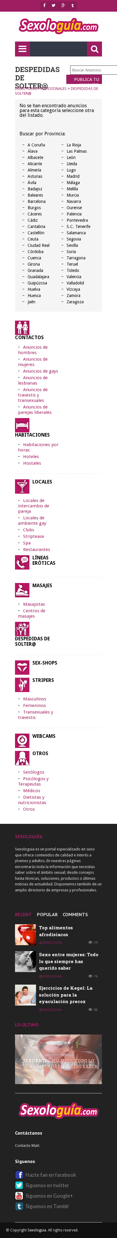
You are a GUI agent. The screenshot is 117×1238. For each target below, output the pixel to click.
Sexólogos (33, 772)
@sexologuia (50, 942)
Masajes (42, 585)
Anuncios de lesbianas (33, 380)
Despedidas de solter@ (32, 641)
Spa (27, 543)
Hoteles (31, 456)
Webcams (44, 736)
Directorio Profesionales (41, 88)
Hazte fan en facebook (51, 1175)
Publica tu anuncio (86, 80)
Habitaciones (32, 435)
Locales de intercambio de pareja (33, 506)
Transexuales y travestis (35, 714)
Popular (47, 914)
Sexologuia (37, 1230)
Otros (40, 753)
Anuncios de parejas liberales (35, 409)
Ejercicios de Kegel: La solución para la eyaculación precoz (65, 994)
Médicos (31, 790)
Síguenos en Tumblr (47, 1206)
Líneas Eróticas (44, 560)
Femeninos (34, 705)
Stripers (43, 680)
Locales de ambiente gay (32, 520)
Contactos (29, 337)
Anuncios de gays (40, 371)
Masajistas (34, 604)
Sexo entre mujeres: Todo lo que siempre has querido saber (68, 961)
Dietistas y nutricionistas (32, 800)
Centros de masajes (31, 613)
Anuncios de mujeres (33, 361)
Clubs (28, 529)
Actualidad (58, 1052)
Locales (42, 482)
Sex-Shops (44, 663)
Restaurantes (36, 549)
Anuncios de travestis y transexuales (33, 395)
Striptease (33, 536)
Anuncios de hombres (33, 350)
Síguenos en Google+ (49, 1196)
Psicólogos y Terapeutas (33, 781)
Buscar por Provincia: (42, 134)
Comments (75, 914)
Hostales (32, 463)
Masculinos (34, 699)
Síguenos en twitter (47, 1185)
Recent (23, 914)
